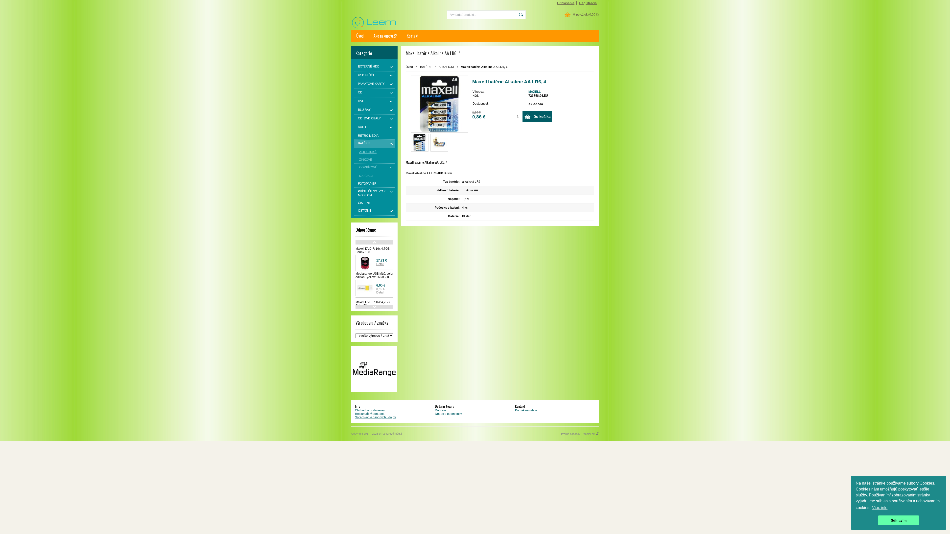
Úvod (360, 36)
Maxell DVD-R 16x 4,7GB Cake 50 (373, 303)
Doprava (441, 410)
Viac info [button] (879, 508)
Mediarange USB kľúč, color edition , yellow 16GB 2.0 (374, 275)
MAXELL (534, 91)
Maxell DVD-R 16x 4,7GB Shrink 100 (373, 250)
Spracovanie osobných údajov (375, 417)
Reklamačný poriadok (369, 414)
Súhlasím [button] (898, 520)
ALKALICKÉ (447, 67)
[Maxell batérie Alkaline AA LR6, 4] (419, 143)
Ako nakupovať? (385, 36)
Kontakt (413, 36)
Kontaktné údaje (526, 410)
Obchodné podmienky (370, 410)
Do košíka (541, 116)
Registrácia (588, 3)
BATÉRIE (426, 67)
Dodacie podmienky (448, 414)
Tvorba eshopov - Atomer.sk (578, 433)
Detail (380, 264)
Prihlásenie (565, 3)
